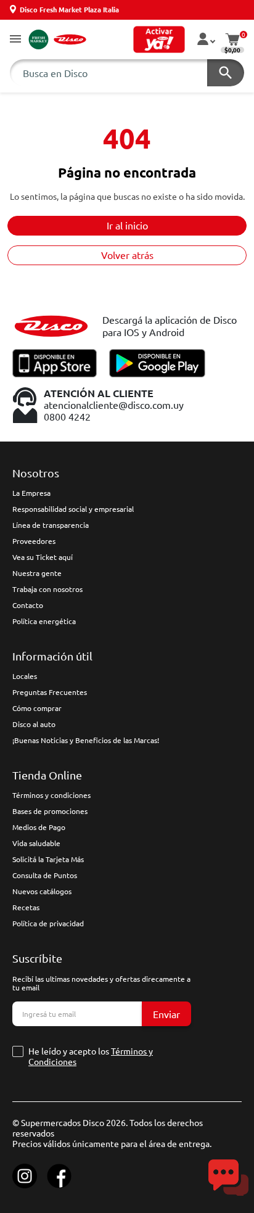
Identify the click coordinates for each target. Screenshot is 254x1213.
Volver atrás (127, 255)
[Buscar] (225, 72)
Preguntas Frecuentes (49, 692)
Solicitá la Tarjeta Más (48, 859)
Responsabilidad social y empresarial (73, 508)
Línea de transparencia (50, 524)
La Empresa (31, 492)
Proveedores (33, 541)
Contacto (27, 605)
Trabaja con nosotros (47, 589)
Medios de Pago (38, 827)
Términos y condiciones (51, 795)
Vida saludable (36, 843)
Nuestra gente (37, 573)
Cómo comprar (37, 708)
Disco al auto (33, 724)
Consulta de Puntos (44, 875)
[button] (15, 39)
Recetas (25, 907)
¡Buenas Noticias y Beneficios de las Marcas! (85, 740)
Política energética (44, 621)
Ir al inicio (127, 225)
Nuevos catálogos (42, 891)
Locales (24, 676)
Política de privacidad (48, 923)
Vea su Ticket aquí (42, 557)
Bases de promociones (50, 811)
